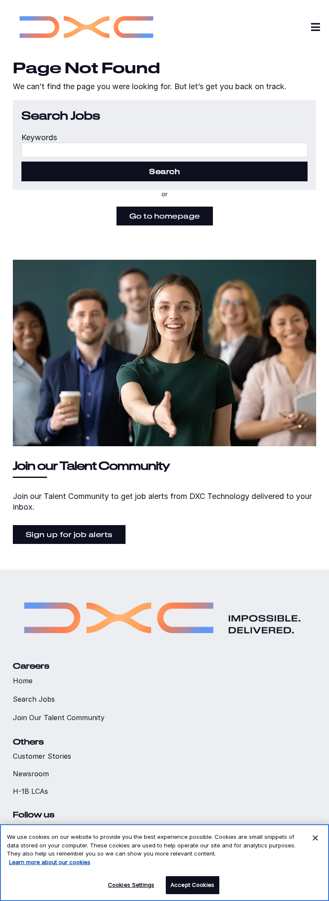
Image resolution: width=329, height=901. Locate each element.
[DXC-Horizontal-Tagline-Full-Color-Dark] (162, 590)
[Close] (315, 838)
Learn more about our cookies (49, 862)
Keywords (39, 137)
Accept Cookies (192, 884)
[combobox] (164, 150)
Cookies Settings (131, 884)
